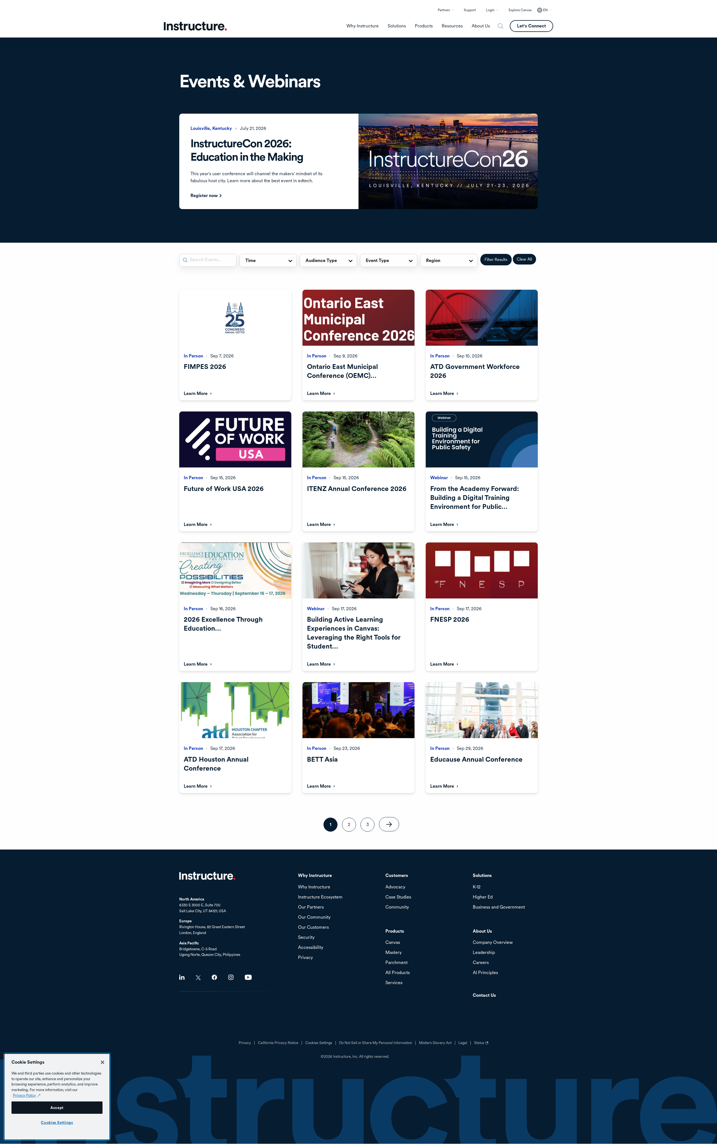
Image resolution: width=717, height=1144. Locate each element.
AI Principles (485, 972)
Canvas (392, 942)
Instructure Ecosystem (320, 897)
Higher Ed (483, 897)
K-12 (477, 887)
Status (482, 1045)
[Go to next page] (389, 824)
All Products (397, 972)
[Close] (102, 1062)
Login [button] (490, 10)
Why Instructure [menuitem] (362, 26)
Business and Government (499, 907)
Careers (481, 962)
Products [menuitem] (424, 26)
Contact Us (484, 995)
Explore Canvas (520, 10)
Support (470, 10)
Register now (204, 195)
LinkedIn (182, 977)
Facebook (214, 977)
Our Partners (311, 907)
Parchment (396, 962)
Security (306, 937)
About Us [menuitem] (481, 26)
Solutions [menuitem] (397, 26)
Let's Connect (531, 26)
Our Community (314, 917)
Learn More (196, 393)
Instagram (231, 977)
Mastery (393, 952)
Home (207, 876)
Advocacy (395, 887)
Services (393, 983)
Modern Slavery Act (435, 1043)
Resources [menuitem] (452, 26)
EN (545, 10)
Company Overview (493, 942)
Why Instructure (314, 887)
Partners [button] (444, 10)
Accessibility (310, 947)
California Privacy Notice (278, 1043)
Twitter (198, 977)
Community (397, 907)
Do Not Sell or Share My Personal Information (375, 1043)
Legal (462, 1043)
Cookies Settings (57, 1122)
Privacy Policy (24, 1095)
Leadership (484, 952)
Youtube (248, 977)
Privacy (245, 1043)
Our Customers (313, 927)
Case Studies (398, 897)
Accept (57, 1107)
